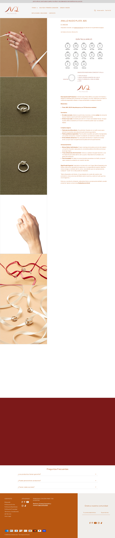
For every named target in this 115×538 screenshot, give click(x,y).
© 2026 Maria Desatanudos (11, 534)
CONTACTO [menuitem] (52, 13)
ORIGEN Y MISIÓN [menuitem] (65, 7)
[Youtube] (27, 502)
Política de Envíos (10, 504)
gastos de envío (78, 27)
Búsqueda (7, 502)
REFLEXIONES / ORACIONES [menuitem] (39, 13)
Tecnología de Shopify (24, 534)
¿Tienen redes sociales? (26, 487)
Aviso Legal (8, 516)
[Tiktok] (25, 506)
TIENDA (34, 7)
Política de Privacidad (11, 509)
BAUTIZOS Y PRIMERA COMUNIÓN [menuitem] (48, 7)
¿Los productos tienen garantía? (29, 474)
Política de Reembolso (11, 507)
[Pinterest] (24, 502)
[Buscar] (95, 10)
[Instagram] (22, 506)
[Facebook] (22, 502)
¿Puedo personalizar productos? (29, 480)
